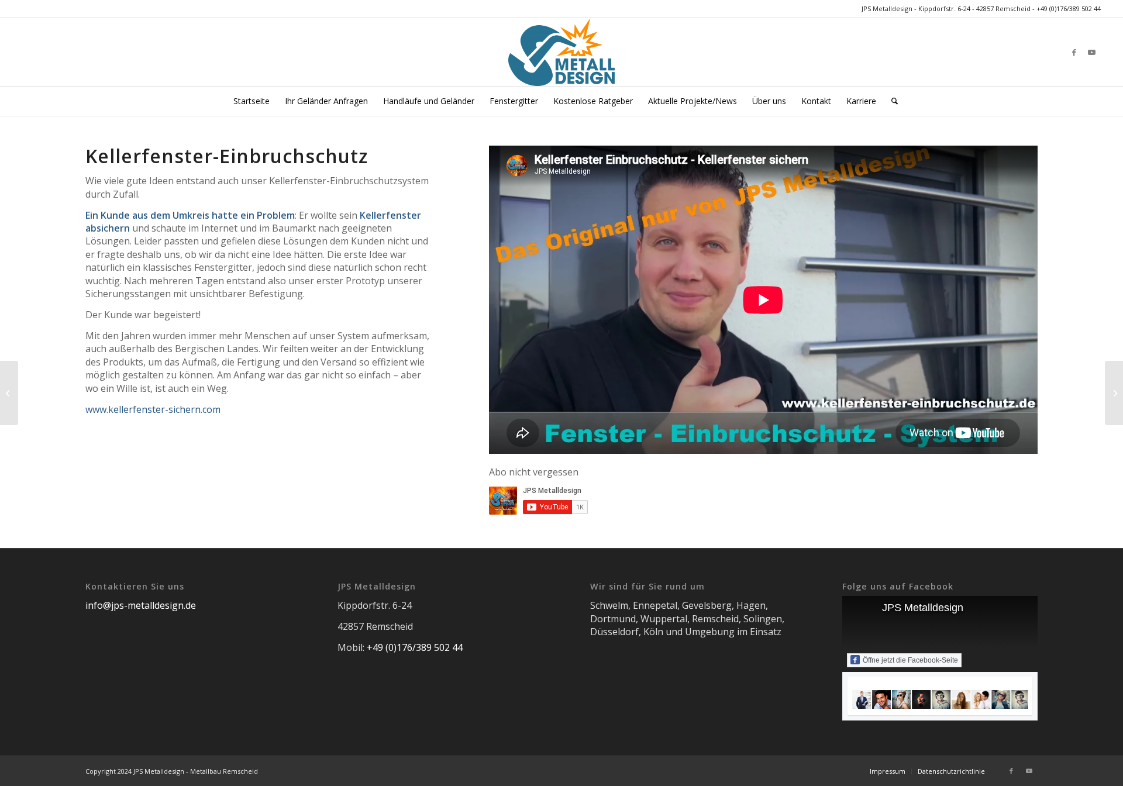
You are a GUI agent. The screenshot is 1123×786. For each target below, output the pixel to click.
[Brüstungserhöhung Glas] (1114, 393)
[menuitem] (251, 101)
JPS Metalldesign (922, 607)
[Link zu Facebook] (1074, 52)
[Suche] (891, 101)
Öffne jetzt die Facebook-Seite (910, 660)
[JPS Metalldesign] (561, 52)
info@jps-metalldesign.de (140, 605)
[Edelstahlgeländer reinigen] (9, 393)
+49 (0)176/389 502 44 (1068, 8)
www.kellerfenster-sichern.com (153, 409)
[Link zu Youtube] (1092, 52)
